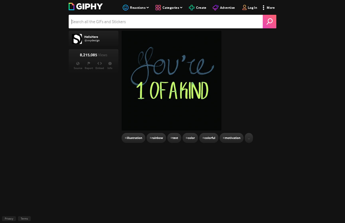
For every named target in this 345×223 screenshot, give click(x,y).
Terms (24, 218)
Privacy (9, 218)
